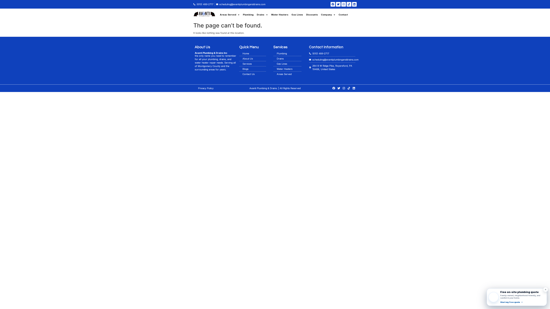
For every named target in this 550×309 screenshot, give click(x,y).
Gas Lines (297, 14)
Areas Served (228, 14)
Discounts (312, 14)
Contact (343, 14)
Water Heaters (279, 14)
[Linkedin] (354, 4)
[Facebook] (333, 4)
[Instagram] (343, 4)
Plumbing (248, 14)
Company (326, 14)
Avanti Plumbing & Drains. (263, 88)
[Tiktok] (349, 4)
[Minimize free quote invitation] (545, 289)
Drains (260, 14)
